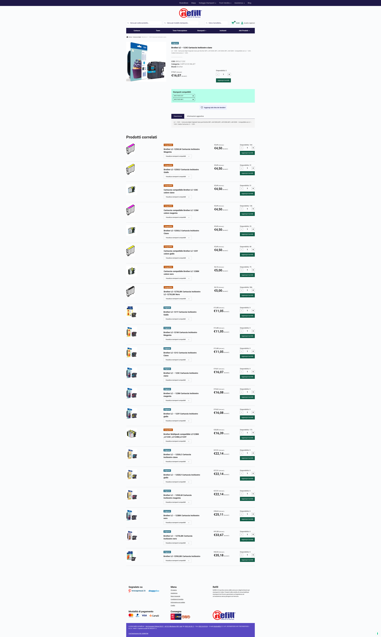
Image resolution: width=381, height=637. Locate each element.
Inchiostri (223, 31)
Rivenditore (183, 3)
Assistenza (174, 593)
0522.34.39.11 (189, 626)
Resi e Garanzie (175, 596)
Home (130, 37)
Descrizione (178, 116)
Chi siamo (174, 590)
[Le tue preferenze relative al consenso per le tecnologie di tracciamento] (377, 633)
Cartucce (137, 31)
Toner (158, 31)
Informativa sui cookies (178, 602)
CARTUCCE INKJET (137, 37)
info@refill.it (217, 626)
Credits (173, 605)
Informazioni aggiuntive (195, 116)
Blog (249, 3)
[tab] (177, 116)
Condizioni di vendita (177, 599)
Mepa (193, 3)
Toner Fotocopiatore (180, 31)
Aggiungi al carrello (223, 80)
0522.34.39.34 (203, 626)
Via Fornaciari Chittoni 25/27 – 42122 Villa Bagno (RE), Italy (164, 626)
